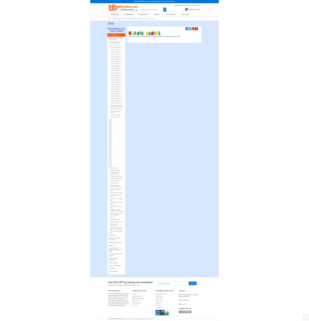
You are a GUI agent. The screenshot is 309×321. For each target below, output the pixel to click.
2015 (110, 160)
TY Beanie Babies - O (116, 82)
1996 (110, 123)
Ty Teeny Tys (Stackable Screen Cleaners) (116, 214)
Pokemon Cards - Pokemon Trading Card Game (115, 249)
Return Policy (158, 298)
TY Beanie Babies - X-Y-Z (117, 100)
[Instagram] (186, 312)
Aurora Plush (112, 235)
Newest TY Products (115, 45)
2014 (110, 158)
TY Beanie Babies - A (116, 49)
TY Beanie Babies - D (116, 56)
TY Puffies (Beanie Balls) (116, 176)
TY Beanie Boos (114, 168)
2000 (110, 131)
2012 (110, 154)
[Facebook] (180, 312)
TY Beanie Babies (117, 18)
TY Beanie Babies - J (116, 70)
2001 (110, 133)
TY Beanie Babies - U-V (117, 96)
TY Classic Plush (114, 183)
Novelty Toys (112, 268)
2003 (110, 137)
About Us (134, 294)
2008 (110, 147)
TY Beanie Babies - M (116, 77)
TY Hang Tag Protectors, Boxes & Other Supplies (116, 228)
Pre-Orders (171, 14)
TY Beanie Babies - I (116, 68)
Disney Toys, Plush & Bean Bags (115, 238)
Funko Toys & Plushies (115, 242)
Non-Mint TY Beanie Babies (116, 112)
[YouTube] (190, 312)
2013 (110, 156)
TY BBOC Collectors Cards (116, 221)
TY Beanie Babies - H (116, 66)
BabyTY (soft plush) (115, 219)
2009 (110, 149)
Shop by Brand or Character (114, 259)
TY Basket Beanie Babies (116, 192)
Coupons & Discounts (137, 296)
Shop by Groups (113, 271)
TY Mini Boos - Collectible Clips (116, 199)
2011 (110, 152)
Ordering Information (160, 294)
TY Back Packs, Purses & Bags (116, 206)
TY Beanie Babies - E (116, 59)
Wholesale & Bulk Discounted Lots (114, 224)
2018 (110, 166)
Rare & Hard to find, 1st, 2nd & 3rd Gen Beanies (117, 106)
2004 (110, 139)
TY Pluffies (112, 217)
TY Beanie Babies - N (116, 80)
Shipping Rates (159, 296)
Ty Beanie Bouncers (115, 170)
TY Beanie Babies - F (116, 61)
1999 (110, 129)
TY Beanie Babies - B (116, 52)
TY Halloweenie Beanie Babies (116, 189)
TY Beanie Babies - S (116, 91)
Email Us (183, 304)
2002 (110, 135)
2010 (110, 150)
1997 (110, 125)
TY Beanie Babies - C (116, 54)
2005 (110, 141)
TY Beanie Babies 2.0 (116, 103)
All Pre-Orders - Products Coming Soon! (116, 38)
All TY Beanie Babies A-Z (129, 18)
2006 (110, 143)
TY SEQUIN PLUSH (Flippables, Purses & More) (117, 210)
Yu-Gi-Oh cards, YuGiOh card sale (116, 254)
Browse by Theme (115, 115)
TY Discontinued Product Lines (116, 232)
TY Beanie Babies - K (116, 73)
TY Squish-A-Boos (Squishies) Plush (114, 173)
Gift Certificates (136, 300)
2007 (110, 145)
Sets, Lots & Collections (117, 109)
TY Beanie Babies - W (116, 98)
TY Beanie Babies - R (116, 89)
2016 (110, 162)
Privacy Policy (158, 300)
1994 (110, 120)
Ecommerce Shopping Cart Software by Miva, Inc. (140, 318)
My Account (197, 5)
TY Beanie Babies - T (116, 93)
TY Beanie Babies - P (116, 84)
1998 (110, 127)
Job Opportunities (136, 303)
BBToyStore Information (138, 298)
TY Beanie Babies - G (116, 63)
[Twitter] (183, 312)
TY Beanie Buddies (114, 180)
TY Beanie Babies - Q (116, 86)
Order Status (158, 307)
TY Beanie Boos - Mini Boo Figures (116, 203)
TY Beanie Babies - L (116, 75)
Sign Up (192, 283)
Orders (187, 5)
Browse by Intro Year (143, 18)
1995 (110, 122)
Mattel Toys (112, 245)
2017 (110, 164)
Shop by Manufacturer (115, 265)
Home (108, 18)
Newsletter (158, 305)
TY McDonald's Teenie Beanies (115, 195)
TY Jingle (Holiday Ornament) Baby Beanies (116, 186)
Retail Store (135, 305)
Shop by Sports (113, 262)
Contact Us (158, 303)
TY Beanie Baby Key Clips (116, 178)
